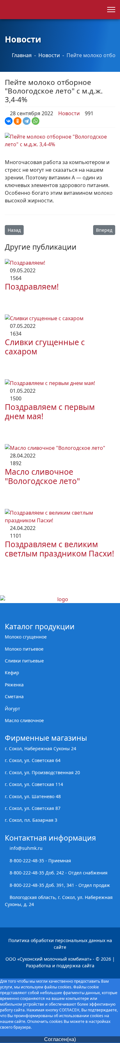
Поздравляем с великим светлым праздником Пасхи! (59, 549)
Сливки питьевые (24, 661)
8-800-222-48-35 (27, 861)
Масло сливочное (24, 720)
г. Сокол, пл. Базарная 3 (31, 820)
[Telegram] (26, 121)
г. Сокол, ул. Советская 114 (34, 784)
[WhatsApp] (35, 121)
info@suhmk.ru (26, 848)
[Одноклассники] (17, 121)
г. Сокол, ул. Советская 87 (32, 808)
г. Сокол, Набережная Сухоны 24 (40, 748)
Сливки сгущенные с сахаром (45, 347)
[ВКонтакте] (8, 121)
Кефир (12, 672)
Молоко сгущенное (26, 637)
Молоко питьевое (24, 649)
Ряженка (14, 685)
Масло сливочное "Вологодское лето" (42, 476)
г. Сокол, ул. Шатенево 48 (33, 796)
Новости (68, 113)
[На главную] (60, 599)
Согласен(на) (60, 1039)
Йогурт (12, 709)
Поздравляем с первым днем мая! (50, 411)
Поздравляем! (32, 286)
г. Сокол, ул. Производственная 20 (42, 772)
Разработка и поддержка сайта (60, 966)
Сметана (14, 696)
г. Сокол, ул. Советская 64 (32, 760)
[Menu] (111, 9)
